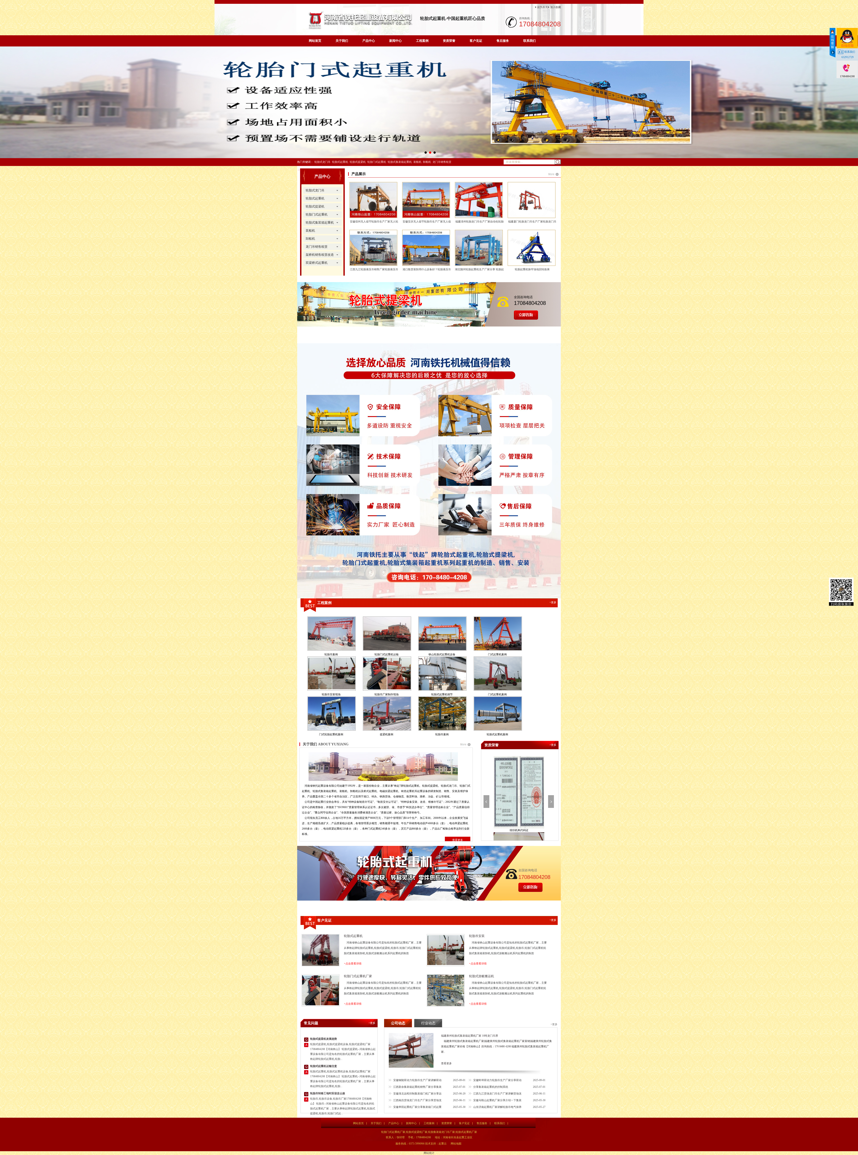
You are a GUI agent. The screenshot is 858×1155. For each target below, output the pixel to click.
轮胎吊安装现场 (331, 694)
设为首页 (542, 7)
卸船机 (427, 162)
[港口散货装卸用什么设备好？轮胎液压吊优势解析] (428, 248)
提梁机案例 (386, 734)
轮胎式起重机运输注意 (323, 1066)
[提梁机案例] (386, 713)
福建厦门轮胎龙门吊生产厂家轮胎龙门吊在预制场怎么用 (532, 222)
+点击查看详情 (353, 963)
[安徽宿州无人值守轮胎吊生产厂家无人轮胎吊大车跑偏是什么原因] (375, 200)
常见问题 (311, 1023)
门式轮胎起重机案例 (331, 734)
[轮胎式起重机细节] (442, 673)
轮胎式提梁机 (358, 162)
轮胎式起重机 (340, 162)
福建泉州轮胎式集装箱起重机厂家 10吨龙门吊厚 (469, 1035)
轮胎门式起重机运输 (386, 654)
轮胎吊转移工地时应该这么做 (327, 1093)
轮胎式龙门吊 (322, 162)
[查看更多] (553, 174)
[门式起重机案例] (497, 633)
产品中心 (368, 40)
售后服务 (502, 40)
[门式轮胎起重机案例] (331, 713)
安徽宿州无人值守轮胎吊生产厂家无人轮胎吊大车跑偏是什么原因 (374, 222)
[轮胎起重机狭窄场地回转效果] (533, 248)
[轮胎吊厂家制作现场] (386, 673)
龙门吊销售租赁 (442, 162)
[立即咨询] (526, 318)
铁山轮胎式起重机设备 (442, 654)
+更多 (552, 602)
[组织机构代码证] (519, 792)
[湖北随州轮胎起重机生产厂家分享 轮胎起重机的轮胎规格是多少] (480, 248)
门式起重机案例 (497, 654)
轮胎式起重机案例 (497, 734)
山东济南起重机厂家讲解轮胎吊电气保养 (497, 1107)
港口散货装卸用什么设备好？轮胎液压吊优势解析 (427, 270)
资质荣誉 (449, 40)
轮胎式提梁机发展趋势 (323, 1038)
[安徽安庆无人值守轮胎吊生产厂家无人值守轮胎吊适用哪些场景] (428, 200)
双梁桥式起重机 (317, 262)
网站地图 (456, 1143)
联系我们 (529, 40)
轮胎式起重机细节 (442, 694)
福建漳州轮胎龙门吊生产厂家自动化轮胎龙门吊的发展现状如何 (479, 222)
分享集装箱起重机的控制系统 (490, 1086)
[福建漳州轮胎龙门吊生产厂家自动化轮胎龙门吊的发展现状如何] (480, 200)
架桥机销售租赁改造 (320, 254)
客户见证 (476, 40)
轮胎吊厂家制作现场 (386, 694)
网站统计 (429, 1153)
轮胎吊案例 (331, 654)
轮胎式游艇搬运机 (481, 976)
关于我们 (342, 40)
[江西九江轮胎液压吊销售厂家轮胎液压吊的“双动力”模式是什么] (375, 248)
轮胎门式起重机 (376, 162)
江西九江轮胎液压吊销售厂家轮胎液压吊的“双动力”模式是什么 (374, 270)
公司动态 (398, 1023)
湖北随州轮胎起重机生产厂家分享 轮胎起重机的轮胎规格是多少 (479, 270)
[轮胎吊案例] (331, 633)
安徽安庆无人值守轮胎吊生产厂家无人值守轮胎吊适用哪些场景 (427, 222)
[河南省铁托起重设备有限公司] (360, 28)
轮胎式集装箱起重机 (400, 162)
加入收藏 (555, 7)
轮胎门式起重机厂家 (358, 976)
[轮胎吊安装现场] (331, 673)
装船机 (417, 162)
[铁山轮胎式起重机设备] (442, 633)
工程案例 (422, 40)
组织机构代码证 (519, 830)
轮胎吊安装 (477, 936)
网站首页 (315, 40)
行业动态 (428, 1023)
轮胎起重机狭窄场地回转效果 (532, 269)
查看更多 (457, 840)
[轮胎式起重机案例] (497, 713)
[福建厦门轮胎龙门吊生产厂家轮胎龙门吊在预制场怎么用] (533, 200)
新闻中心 (395, 40)
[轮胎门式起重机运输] (386, 633)
